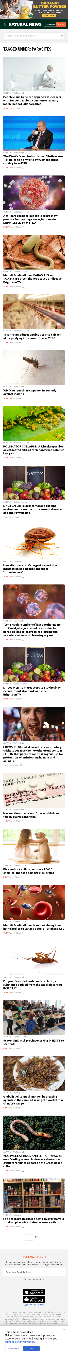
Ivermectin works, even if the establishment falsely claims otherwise (32, 815)
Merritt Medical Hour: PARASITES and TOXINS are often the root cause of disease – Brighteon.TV (33, 278)
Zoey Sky (19, 1215)
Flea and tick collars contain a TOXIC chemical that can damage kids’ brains (28, 871)
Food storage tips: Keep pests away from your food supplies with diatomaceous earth (33, 1220)
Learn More (13, 1348)
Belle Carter (20, 561)
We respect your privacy (34, 1279)
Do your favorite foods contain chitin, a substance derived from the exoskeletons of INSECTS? (32, 984)
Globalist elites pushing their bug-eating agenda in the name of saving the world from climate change (33, 1100)
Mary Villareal (21, 1093)
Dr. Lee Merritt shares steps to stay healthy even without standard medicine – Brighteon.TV (32, 691)
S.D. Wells (20, 621)
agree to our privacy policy (20, 1341)
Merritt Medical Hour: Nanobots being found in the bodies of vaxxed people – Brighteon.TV (34, 926)
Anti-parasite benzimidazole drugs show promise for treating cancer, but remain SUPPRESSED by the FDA (30, 219)
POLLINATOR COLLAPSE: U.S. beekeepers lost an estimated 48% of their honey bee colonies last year (34, 450)
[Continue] (62, 1272)
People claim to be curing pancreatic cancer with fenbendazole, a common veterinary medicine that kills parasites (32, 100)
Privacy (9, 1314)
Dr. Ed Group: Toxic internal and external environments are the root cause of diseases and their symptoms (33, 509)
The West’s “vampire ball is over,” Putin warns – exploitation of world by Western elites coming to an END (33, 160)
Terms (16, 1314)
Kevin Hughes (21, 271)
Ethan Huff (20, 93)
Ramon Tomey (21, 865)
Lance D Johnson (22, 212)
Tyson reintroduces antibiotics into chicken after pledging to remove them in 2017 (32, 336)
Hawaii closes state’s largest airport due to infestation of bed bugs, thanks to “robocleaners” (32, 568)
